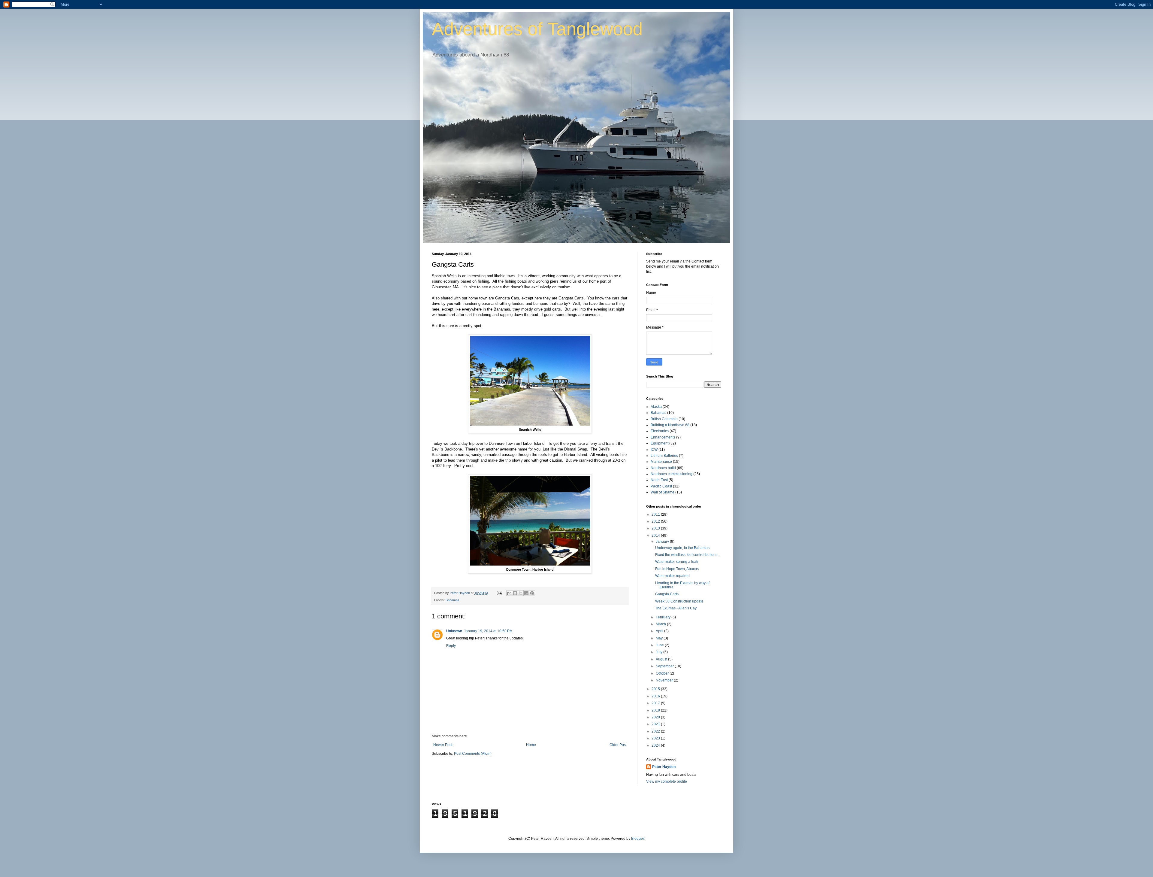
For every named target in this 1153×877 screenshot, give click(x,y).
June (660, 645)
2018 (656, 710)
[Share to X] (521, 593)
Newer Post (442, 745)
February (663, 617)
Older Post (618, 745)
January (663, 541)
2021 (656, 724)
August (662, 659)
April (660, 631)
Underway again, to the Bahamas (682, 548)
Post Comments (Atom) (473, 753)
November (665, 680)
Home (531, 745)
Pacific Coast (661, 486)
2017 (656, 703)
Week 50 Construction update (679, 601)
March (661, 624)
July (659, 652)
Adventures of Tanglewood (537, 29)
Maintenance (661, 462)
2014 (656, 535)
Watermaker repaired (672, 576)
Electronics (660, 431)
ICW (654, 450)
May (660, 638)
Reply (451, 646)
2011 (656, 514)
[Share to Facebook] (526, 593)
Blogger (637, 838)
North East (659, 480)
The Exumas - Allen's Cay (676, 608)
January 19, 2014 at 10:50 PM (488, 631)
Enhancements (663, 437)
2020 (656, 717)
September (665, 666)
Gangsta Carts (667, 594)
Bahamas (452, 600)
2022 (656, 731)
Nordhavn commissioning (671, 474)
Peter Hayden (664, 767)
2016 (656, 696)
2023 (656, 738)
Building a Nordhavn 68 (670, 425)
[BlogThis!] (515, 593)
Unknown (454, 631)
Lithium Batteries (664, 456)
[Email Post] (499, 593)
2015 (656, 689)
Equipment (659, 443)
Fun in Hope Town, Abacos (677, 569)
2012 (656, 521)
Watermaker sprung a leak (676, 562)
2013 (656, 528)
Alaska (656, 407)
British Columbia (664, 419)
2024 (656, 745)
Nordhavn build (663, 468)
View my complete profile (666, 781)
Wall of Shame (662, 492)
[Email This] (509, 593)
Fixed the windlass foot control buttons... (687, 555)
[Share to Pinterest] (532, 593)
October (663, 673)
